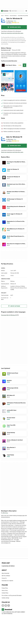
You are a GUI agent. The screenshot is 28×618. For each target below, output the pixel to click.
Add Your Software (6, 575)
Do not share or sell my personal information (12, 595)
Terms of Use (5, 590)
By (9, 21)
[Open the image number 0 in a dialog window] (7, 81)
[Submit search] (10, 11)
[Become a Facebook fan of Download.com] (3, 605)
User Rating (9, 22)
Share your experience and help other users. (12, 33)
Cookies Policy (5, 593)
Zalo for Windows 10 (14, 18)
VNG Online (5, 512)
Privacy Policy (5, 588)
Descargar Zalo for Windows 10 (9, 315)
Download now (15, 27)
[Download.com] (4, 11)
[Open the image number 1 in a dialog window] (21, 81)
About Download (5, 573)
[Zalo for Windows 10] (3, 20)
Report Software (15, 306)
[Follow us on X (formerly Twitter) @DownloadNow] (6, 605)
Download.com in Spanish (7, 580)
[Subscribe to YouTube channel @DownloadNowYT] (8, 605)
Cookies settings (5, 597)
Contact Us (4, 578)
